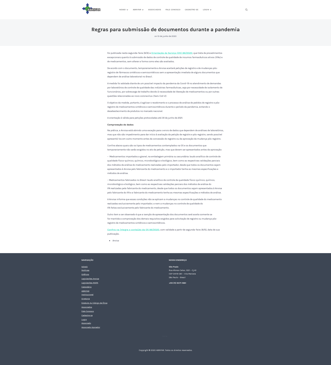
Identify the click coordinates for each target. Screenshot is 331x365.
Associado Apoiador (90, 327)
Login (206, 9)
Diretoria (85, 298)
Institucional (87, 294)
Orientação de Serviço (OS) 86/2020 (171, 53)
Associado (86, 323)
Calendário (86, 287)
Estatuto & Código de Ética (94, 303)
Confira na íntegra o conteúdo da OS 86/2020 (133, 229)
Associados (154, 9)
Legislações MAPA (89, 283)
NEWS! (122, 9)
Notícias (85, 270)
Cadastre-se (191, 9)
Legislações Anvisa (90, 278)
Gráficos (85, 274)
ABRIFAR (137, 9)
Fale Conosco (173, 9)
